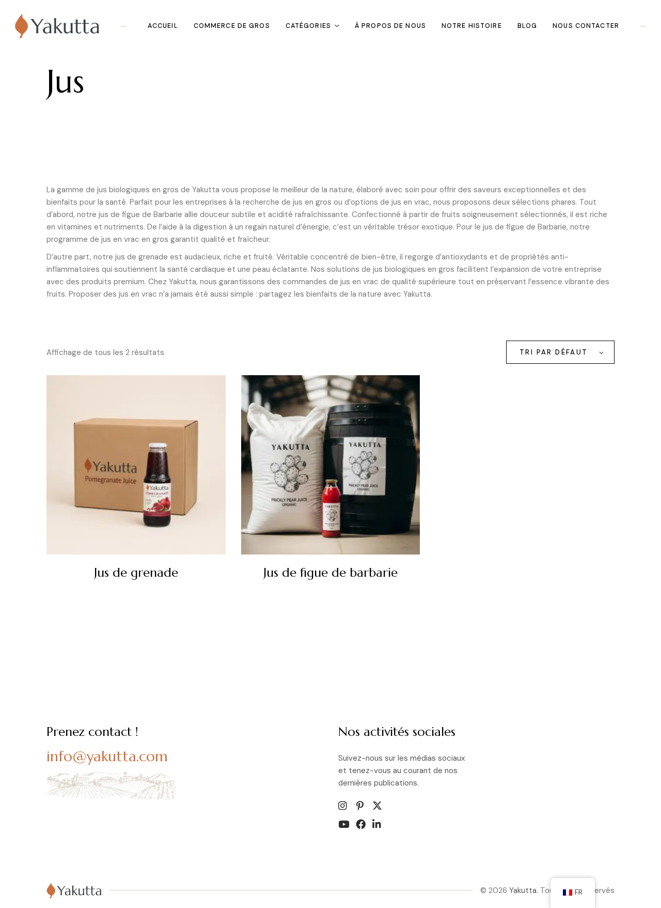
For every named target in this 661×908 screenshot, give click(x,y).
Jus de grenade (136, 572)
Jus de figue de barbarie (330, 572)
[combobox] (560, 352)
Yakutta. (523, 890)
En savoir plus (241, 576)
